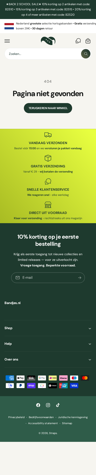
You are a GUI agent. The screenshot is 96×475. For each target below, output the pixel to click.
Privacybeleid (16, 417)
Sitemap (67, 423)
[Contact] (78, 41)
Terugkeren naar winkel (48, 108)
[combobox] (48, 54)
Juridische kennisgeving (73, 417)
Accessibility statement (43, 423)
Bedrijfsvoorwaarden (41, 417)
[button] (7, 41)
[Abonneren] (80, 277)
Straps (53, 433)
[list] (48, 26)
